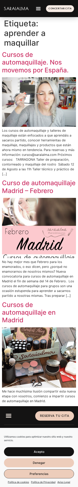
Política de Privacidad (43, 482)
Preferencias (39, 474)
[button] (38, 8)
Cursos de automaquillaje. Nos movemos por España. (35, 62)
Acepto (39, 452)
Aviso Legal (63, 482)
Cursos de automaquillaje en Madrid (29, 312)
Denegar (39, 463)
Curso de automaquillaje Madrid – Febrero (39, 186)
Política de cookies (18, 482)
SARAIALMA (16, 8)
